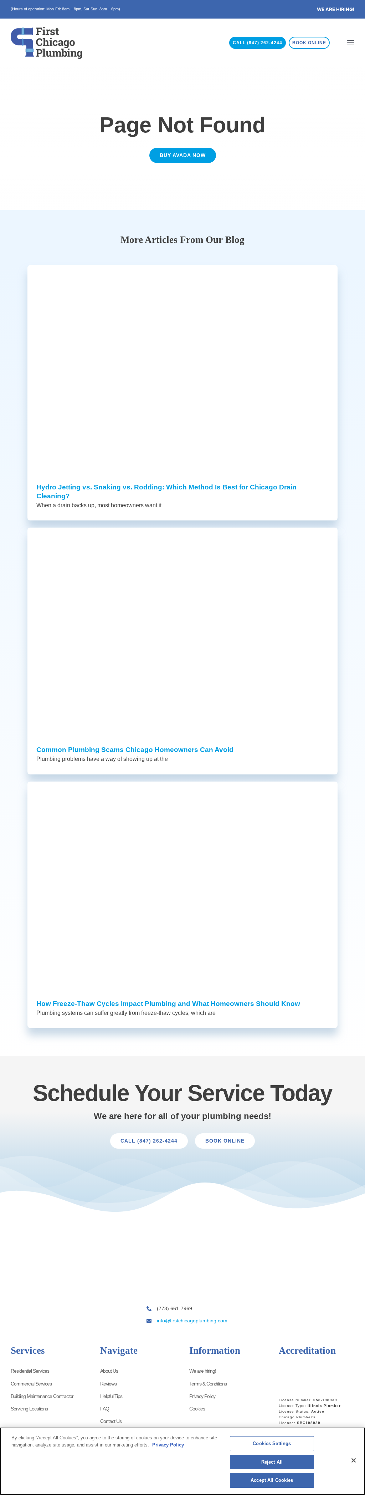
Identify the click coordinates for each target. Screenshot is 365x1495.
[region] (182, 1461)
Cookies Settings (272, 1443)
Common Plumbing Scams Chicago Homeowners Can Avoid (134, 749)
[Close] (353, 1460)
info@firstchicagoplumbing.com (192, 1320)
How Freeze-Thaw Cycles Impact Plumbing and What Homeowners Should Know (168, 1003)
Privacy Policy (168, 1445)
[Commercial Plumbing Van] (180, 1266)
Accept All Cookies (272, 1480)
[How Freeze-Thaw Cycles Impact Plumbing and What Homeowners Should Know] (182, 885)
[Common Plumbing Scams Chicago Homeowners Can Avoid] (182, 631)
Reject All (272, 1462)
